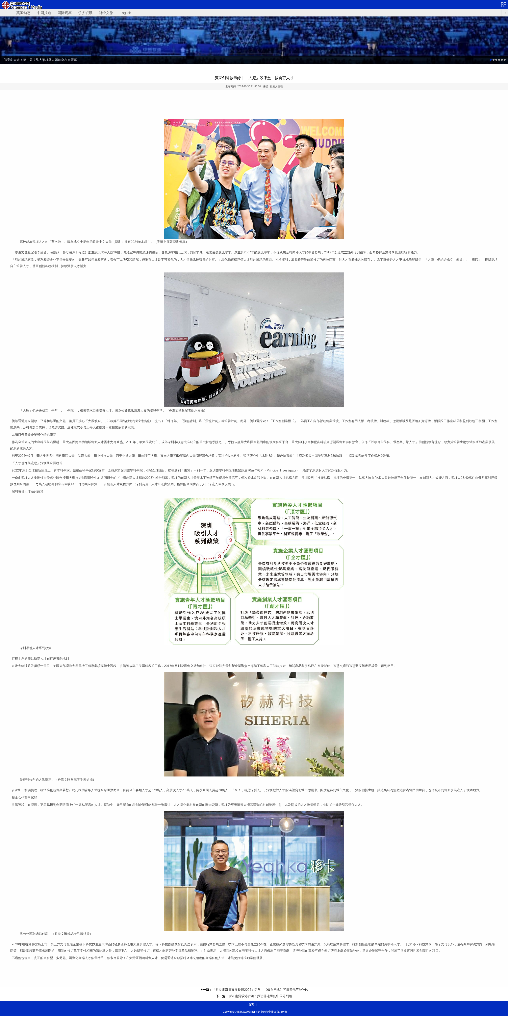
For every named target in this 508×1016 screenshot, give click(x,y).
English (125, 13)
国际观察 (65, 13)
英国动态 (23, 13)
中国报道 (44, 13)
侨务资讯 (85, 13)
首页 (251, 1004)
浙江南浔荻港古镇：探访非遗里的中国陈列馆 (260, 996)
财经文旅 (106, 13)
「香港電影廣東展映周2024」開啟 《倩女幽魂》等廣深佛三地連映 (260, 989)
